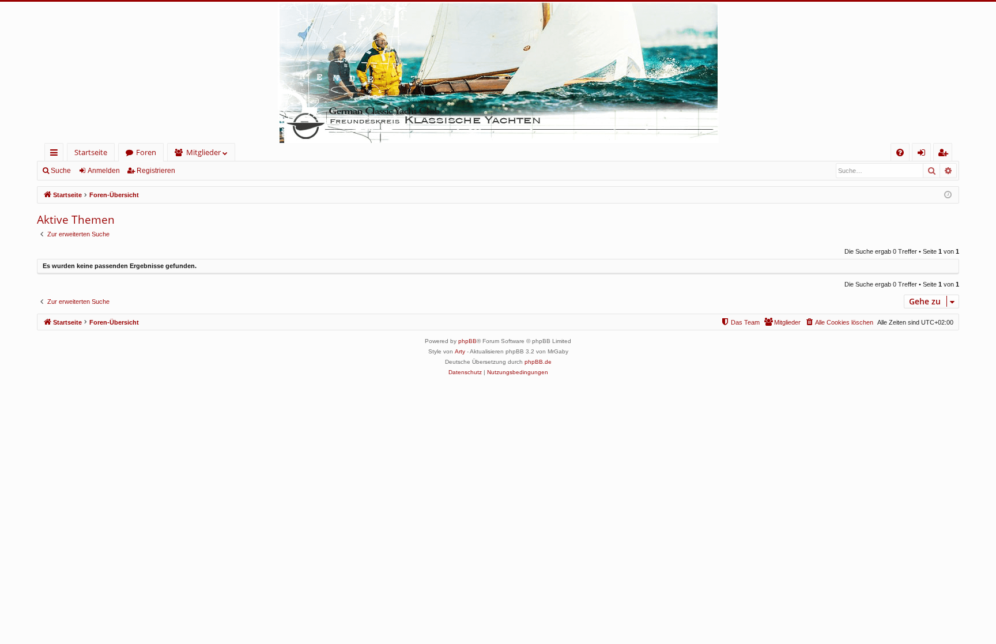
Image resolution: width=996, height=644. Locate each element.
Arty (460, 351)
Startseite (90, 152)
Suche (61, 171)
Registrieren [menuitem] (945, 154)
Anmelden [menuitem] (923, 154)
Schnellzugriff (56, 154)
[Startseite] (498, 72)
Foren (146, 152)
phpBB (467, 341)
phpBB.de (538, 362)
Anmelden (104, 171)
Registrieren (156, 171)
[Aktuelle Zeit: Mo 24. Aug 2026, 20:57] (948, 195)
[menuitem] (900, 152)
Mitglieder (203, 152)
